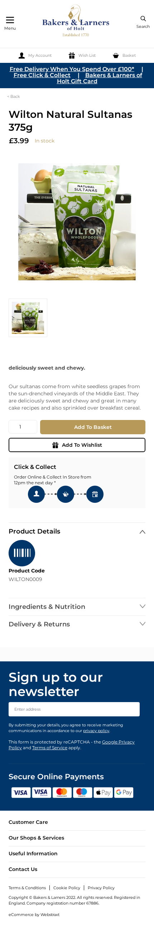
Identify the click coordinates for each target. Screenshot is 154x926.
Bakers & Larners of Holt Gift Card (99, 78)
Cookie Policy (66, 887)
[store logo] (76, 22)
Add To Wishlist (82, 445)
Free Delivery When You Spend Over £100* (72, 69)
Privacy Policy (101, 887)
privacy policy (96, 730)
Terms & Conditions (27, 887)
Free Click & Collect (42, 75)
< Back (13, 96)
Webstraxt (49, 914)
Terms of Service (49, 747)
